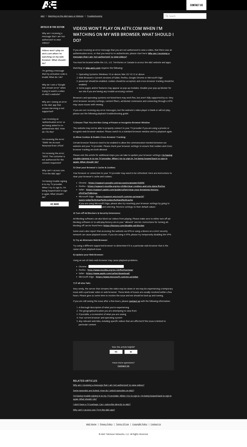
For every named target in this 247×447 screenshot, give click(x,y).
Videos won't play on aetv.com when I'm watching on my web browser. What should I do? (54, 57)
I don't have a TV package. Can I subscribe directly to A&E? (102, 404)
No (131, 352)
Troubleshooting (94, 16)
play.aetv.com (93, 67)
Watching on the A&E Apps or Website (65, 16)
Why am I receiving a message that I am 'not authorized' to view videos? (53, 38)
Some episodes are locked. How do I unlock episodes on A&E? (103, 390)
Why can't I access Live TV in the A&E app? (53, 172)
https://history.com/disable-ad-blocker (123, 225)
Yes (116, 352)
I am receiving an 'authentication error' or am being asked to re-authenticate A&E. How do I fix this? (53, 125)
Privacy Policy (106, 424)
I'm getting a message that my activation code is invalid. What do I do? (54, 73)
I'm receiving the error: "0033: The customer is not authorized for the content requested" (53, 158)
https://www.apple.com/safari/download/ (108, 273)
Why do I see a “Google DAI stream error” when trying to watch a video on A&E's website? (54, 89)
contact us (134, 301)
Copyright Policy (139, 424)
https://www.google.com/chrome (106, 266)
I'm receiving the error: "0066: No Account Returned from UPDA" (53, 142)
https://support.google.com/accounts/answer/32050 (116, 182)
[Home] (49, 8)
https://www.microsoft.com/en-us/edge (117, 276)
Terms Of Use (122, 424)
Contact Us (196, 5)
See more (54, 204)
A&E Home (91, 424)
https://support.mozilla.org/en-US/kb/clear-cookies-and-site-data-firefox (126, 186)
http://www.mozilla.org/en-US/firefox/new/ (110, 269)
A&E (43, 16)
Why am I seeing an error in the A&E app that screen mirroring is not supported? (54, 106)
